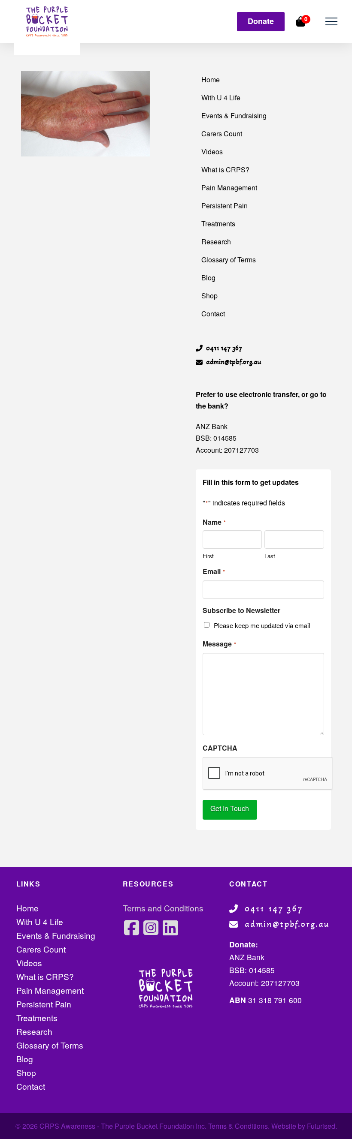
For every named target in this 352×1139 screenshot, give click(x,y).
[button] (331, 22)
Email (214, 571)
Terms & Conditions (238, 1126)
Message (219, 644)
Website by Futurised (303, 1126)
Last (269, 555)
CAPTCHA (220, 748)
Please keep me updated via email (262, 625)
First (208, 555)
